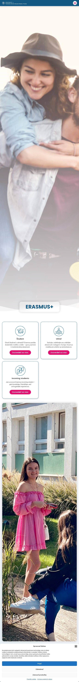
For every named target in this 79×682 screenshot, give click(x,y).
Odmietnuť (39, 669)
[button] (76, 646)
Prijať (39, 664)
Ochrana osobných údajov (44, 679)
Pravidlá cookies (31, 679)
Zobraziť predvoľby (39, 675)
